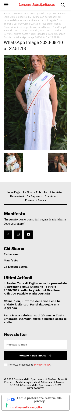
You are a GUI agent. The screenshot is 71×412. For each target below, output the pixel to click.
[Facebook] (8, 234)
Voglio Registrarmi (33, 355)
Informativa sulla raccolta (23, 407)
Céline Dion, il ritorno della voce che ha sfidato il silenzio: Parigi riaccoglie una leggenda (32, 304)
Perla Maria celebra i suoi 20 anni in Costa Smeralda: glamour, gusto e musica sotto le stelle (35, 319)
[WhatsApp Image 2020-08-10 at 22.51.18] (35, 149)
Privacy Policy (42, 364)
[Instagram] (18, 234)
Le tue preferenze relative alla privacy (39, 399)
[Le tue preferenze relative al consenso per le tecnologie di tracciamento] (6, 405)
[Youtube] (28, 234)
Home (7, 13)
